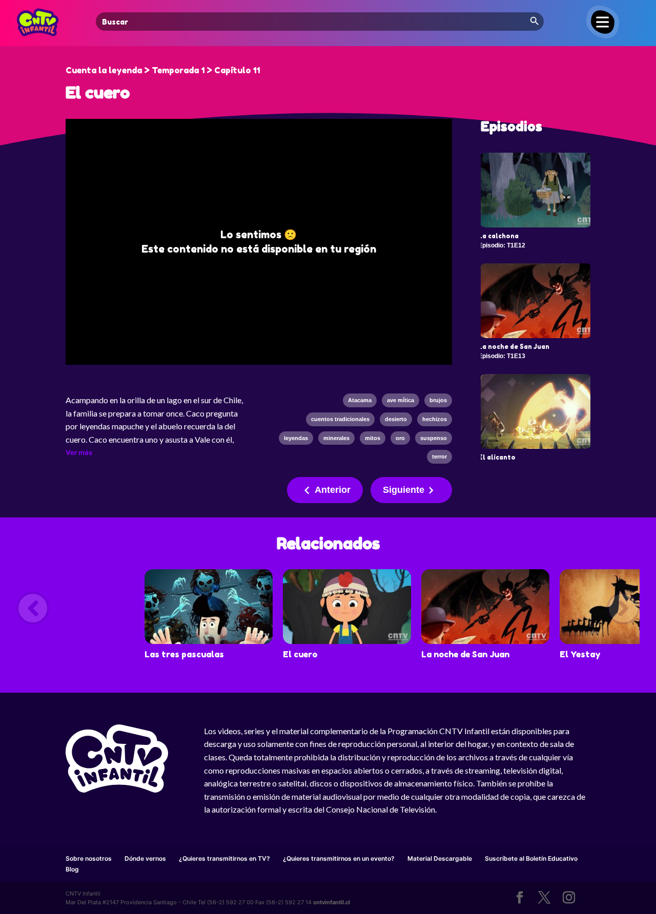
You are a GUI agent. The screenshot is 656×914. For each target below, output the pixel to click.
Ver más (79, 452)
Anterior (333, 490)
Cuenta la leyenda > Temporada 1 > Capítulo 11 (163, 70)
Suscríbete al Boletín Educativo (531, 858)
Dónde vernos (145, 858)
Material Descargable (439, 858)
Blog (72, 869)
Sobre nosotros (89, 858)
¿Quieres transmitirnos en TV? (224, 858)
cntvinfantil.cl (331, 902)
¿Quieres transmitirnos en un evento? (339, 858)
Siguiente (403, 490)
